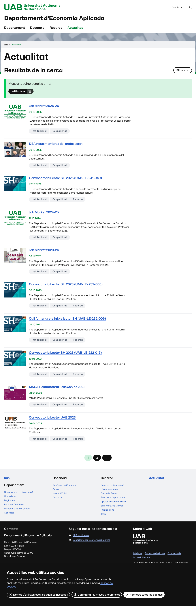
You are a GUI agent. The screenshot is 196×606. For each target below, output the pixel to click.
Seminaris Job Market (112, 505)
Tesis (103, 514)
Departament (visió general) (18, 492)
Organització (10, 496)
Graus (56, 489)
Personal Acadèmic (14, 504)
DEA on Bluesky (81, 535)
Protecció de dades (155, 553)
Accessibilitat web (142, 557)
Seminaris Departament (113, 497)
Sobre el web (174, 553)
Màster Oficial (59, 493)
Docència (37, 28)
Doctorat (57, 497)
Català (175, 8)
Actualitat (75, 28)
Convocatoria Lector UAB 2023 (52, 417)
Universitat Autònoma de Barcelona (33, 7)
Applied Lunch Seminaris (113, 501)
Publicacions (107, 509)
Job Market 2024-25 (44, 212)
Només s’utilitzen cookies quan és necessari (40, 594)
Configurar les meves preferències (99, 594)
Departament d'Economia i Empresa (91, 540)
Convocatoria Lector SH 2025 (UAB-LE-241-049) (65, 178)
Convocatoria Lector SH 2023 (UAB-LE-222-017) (65, 352)
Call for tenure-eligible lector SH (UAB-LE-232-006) (67, 318)
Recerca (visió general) (112, 485)
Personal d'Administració (17, 508)
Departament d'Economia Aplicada (54, 18)
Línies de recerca (109, 489)
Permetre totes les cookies (146, 594)
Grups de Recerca (110, 493)
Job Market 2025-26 (44, 106)
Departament (14, 28)
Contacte (9, 512)
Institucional (18, 91)
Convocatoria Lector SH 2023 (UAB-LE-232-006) (65, 284)
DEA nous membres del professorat (56, 144)
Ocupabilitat (60, 131)
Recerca (56, 28)
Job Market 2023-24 (44, 250)
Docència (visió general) (65, 485)
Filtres (180, 70)
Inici (7, 478)
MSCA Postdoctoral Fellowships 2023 (57, 387)
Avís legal (137, 553)
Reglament (10, 500)
